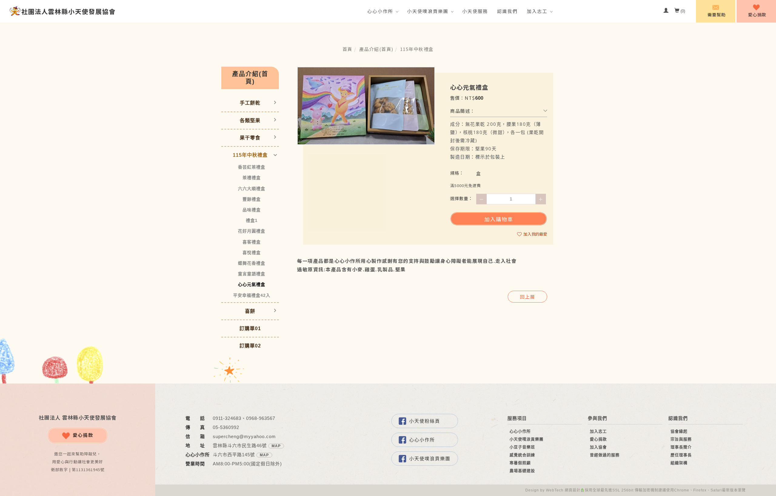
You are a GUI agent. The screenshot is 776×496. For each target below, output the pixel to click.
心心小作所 (380, 11)
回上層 (527, 296)
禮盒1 (252, 220)
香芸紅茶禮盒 (251, 167)
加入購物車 (498, 219)
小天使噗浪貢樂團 (427, 11)
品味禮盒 (251, 209)
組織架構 (679, 463)
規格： (457, 173)
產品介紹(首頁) (376, 49)
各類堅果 (250, 120)
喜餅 (250, 311)
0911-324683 (227, 418)
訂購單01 (250, 328)
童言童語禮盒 (251, 273)
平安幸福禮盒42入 (251, 295)
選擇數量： (461, 198)
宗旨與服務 (681, 439)
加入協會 (598, 447)
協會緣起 (679, 431)
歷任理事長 (681, 455)
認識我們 (507, 11)
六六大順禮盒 (251, 188)
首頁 (348, 49)
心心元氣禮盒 (251, 284)
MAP (276, 446)
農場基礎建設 (522, 470)
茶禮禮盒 (251, 177)
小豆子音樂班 (522, 447)
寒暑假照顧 (520, 463)
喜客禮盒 (251, 242)
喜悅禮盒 (251, 252)
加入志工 (537, 11)
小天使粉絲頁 (424, 421)
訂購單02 (250, 345)
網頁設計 (572, 490)
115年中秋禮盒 (417, 49)
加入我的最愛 (535, 234)
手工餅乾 (250, 103)
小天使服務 (475, 11)
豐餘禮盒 (251, 199)
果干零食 (250, 137)
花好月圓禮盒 (251, 231)
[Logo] (62, 10)
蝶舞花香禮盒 (251, 263)
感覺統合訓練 (522, 455)
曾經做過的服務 (605, 455)
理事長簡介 (681, 447)
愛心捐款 (83, 435)
